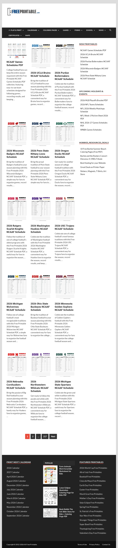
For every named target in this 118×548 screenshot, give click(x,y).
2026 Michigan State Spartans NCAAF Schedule (64, 384)
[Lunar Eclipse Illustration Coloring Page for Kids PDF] (50, 488)
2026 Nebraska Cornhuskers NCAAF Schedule (16, 384)
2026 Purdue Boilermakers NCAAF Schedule (64, 76)
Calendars (32, 30)
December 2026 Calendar (18, 485)
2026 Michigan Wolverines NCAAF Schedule (16, 306)
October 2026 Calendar (17, 511)
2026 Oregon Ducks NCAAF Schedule (62, 154)
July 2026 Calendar (15, 489)
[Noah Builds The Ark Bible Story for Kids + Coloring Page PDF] (50, 509)
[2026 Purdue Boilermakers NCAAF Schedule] (65, 56)
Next (53, 436)
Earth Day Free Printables (91, 485)
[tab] (48, 463)
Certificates (14, 35)
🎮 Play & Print (15, 30)
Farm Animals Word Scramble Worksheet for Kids (65, 470)
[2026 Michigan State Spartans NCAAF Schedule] (65, 365)
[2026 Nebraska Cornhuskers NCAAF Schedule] (17, 365)
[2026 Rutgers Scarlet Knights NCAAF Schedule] (17, 209)
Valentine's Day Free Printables (93, 533)
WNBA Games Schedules (91, 130)
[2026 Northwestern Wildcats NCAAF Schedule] (41, 365)
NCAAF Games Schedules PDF (93, 50)
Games (66, 30)
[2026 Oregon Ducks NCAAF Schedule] (65, 134)
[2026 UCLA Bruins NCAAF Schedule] (41, 56)
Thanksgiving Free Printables (92, 529)
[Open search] (110, 30)
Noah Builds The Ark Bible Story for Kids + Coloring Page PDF (67, 513)
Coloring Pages (50, 30)
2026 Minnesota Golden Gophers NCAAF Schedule (64, 306)
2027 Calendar (13, 472)
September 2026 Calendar (18, 515)
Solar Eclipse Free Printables (91, 502)
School (89, 30)
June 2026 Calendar (15, 494)
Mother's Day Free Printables (92, 498)
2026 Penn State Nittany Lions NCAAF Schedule (40, 154)
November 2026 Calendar (18, 507)
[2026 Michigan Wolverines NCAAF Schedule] (17, 287)
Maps (27, 35)
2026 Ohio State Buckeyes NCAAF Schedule (40, 306)
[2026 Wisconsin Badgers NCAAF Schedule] (17, 134)
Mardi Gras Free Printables (91, 494)
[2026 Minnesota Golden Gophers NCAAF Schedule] (65, 287)
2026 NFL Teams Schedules (92, 104)
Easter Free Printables (89, 489)
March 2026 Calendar (16, 498)
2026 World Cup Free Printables (93, 468)
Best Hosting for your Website (93, 163)
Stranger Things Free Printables (93, 520)
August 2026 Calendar (16, 481)
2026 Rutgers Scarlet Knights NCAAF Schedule (16, 229)
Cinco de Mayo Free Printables (93, 481)
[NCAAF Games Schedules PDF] (17, 51)
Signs (101, 30)
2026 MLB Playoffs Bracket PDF (94, 100)
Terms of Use (82, 544)
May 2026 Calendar (15, 502)
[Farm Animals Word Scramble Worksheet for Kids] (50, 467)
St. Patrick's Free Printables (91, 511)
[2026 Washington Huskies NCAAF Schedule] (41, 209)
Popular (49, 463)
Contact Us (106, 544)
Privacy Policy (94, 544)
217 (45, 436)
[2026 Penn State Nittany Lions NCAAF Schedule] (41, 134)
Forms (77, 30)
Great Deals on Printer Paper (92, 167)
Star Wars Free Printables (90, 515)
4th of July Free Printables (91, 472)
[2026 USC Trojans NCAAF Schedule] (65, 209)
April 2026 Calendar (15, 476)
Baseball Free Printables (90, 476)
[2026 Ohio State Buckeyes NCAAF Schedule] (41, 287)
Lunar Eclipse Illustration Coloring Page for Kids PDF (66, 491)
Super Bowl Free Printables (91, 524)
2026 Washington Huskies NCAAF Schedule (40, 229)
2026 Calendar (13, 468)
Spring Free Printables (89, 507)
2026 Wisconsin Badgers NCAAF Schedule (15, 154)
